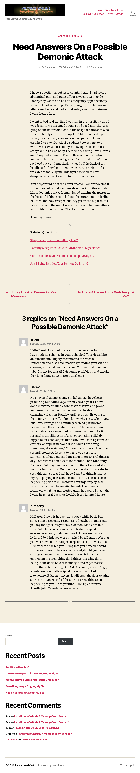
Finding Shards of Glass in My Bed (24, 692)
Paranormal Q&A (25, 765)
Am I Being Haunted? (17, 667)
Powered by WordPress (51, 765)
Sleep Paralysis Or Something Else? (54, 240)
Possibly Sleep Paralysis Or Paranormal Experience (65, 248)
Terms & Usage (114, 14)
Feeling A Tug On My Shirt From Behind (37, 727)
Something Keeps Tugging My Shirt (25, 686)
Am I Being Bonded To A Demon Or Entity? (59, 264)
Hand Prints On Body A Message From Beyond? (41, 716)
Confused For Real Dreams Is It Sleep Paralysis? (62, 256)
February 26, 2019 (72, 67)
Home (100, 10)
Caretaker (50, 67)
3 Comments (95, 67)
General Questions (70, 36)
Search (8, 635)
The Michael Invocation (34, 739)
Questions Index (114, 10)
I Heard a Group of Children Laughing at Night (31, 673)
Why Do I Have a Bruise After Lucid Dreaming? (32, 679)
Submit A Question (93, 14)
